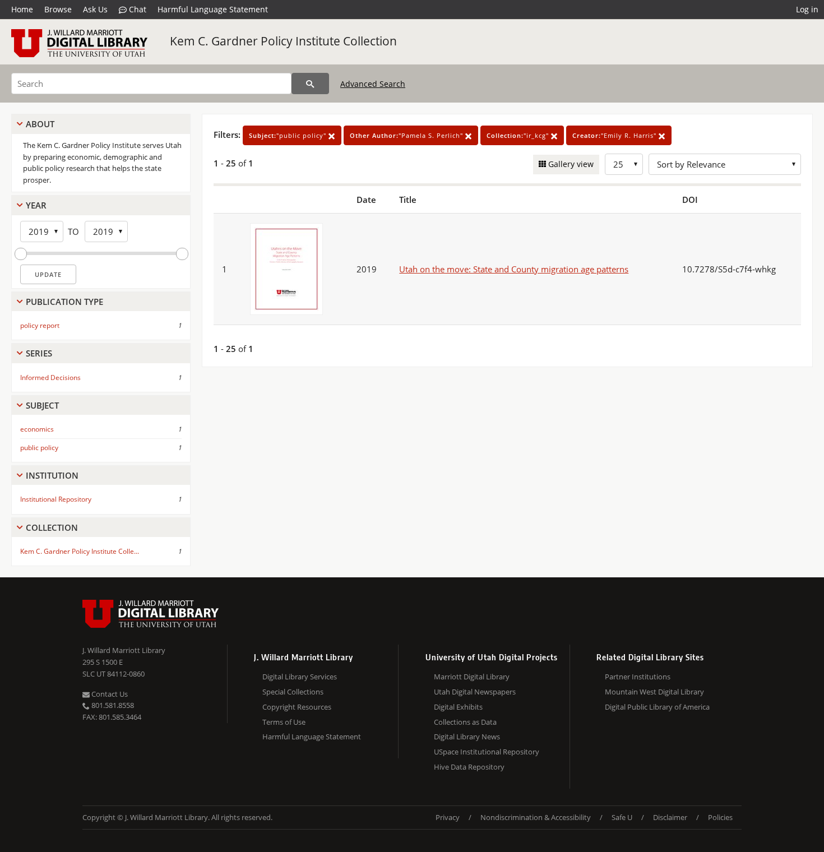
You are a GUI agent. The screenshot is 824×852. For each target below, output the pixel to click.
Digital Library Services (299, 677)
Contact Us (109, 694)
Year (36, 205)
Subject (42, 405)
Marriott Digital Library (472, 677)
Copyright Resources (296, 707)
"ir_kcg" (519, 135)
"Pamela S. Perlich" (407, 135)
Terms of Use (283, 722)
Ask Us (95, 9)
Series (39, 353)
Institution (52, 475)
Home (22, 9)
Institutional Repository (55, 499)
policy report (39, 325)
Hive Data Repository (469, 767)
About (40, 123)
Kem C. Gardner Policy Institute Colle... (79, 551)
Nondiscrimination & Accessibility (535, 817)
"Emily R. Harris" (615, 135)
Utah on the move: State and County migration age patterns (513, 269)
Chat (136, 9)
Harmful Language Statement (213, 9)
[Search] (310, 83)
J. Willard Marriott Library (123, 650)
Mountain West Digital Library (654, 692)
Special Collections (292, 692)
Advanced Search (372, 83)
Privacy (448, 817)
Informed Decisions (50, 377)
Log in (807, 9)
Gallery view (570, 164)
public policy (39, 447)
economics (37, 429)
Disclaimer (670, 817)
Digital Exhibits (458, 707)
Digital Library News (467, 736)
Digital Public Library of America (657, 707)
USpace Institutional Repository (486, 752)
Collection (52, 527)
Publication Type (64, 301)
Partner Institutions (637, 677)
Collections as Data (465, 722)
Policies (720, 817)
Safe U (622, 817)
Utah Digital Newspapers (475, 692)
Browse (58, 9)
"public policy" (288, 135)
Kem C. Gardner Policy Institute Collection (283, 41)
